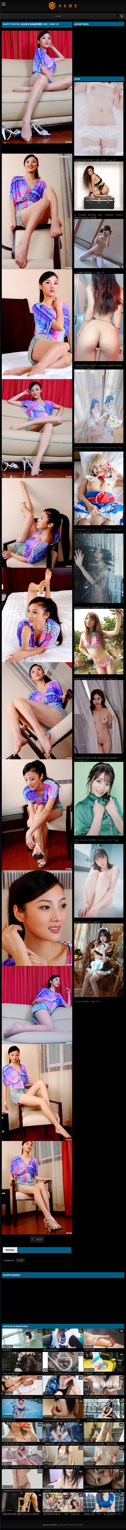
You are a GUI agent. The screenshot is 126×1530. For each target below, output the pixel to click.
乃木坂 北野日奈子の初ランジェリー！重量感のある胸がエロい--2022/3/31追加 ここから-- (22, 1443)
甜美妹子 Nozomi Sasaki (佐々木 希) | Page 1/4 (95, 678)
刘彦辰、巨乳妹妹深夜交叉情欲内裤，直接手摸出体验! (22, 1467)
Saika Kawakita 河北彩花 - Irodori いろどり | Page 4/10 (96, 841)
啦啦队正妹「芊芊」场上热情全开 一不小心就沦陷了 (104, 1514)
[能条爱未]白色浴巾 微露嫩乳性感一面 (90, 607)
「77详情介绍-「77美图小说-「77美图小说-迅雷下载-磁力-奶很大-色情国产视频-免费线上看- (104, 1420)
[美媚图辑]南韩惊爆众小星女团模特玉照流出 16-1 (22, 1490)
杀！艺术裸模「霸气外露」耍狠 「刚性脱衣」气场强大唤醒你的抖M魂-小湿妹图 (98, 216)
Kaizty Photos (63, 5)
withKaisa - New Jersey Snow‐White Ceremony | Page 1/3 (98, 449)
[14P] (20, 1260)
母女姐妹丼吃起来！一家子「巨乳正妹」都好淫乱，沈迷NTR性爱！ (63, 1514)
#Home (58, 16)
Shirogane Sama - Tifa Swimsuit (17, 1397)
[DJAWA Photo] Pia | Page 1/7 (87, 922)
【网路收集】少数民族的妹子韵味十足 (61, 1443)
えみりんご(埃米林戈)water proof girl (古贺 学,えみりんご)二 (63, 1373)
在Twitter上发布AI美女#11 (96, 1397)
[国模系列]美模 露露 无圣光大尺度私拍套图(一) (22, 1514)
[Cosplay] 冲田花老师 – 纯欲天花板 (100, 1443)
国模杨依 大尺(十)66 (52, 1490)
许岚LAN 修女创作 (11, 1373)
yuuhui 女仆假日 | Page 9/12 (87, 1001)
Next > (39, 1239)
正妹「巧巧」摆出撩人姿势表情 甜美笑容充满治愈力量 (63, 1467)
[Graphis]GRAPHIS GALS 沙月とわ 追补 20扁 (63, 1420)
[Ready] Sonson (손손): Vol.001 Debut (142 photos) (104, 1467)
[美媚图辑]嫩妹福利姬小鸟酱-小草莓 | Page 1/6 (95, 160)
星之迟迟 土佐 (9, 1420)
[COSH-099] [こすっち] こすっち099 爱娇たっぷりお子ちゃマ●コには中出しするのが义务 (98, 531)
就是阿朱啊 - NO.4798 (94, 1350)
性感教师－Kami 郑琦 (94, 1373)
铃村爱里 (6, 1350)
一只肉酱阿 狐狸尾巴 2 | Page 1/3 (89, 272)
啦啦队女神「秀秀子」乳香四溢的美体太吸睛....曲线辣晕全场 (63, 1397)
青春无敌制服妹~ (51, 1350)
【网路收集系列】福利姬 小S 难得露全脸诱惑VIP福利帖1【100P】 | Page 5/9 (98, 366)
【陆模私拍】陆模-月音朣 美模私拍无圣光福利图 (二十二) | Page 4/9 (98, 759)
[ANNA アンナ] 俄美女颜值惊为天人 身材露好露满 (104, 1490)
